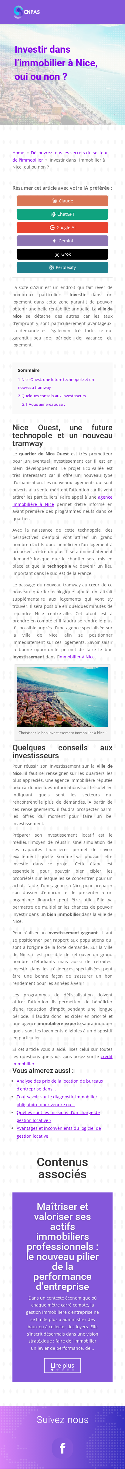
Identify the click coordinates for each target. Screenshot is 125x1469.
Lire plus (62, 1365)
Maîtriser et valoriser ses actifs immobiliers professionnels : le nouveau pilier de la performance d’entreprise (62, 1246)
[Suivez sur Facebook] (62, 1448)
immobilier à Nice (77, 657)
